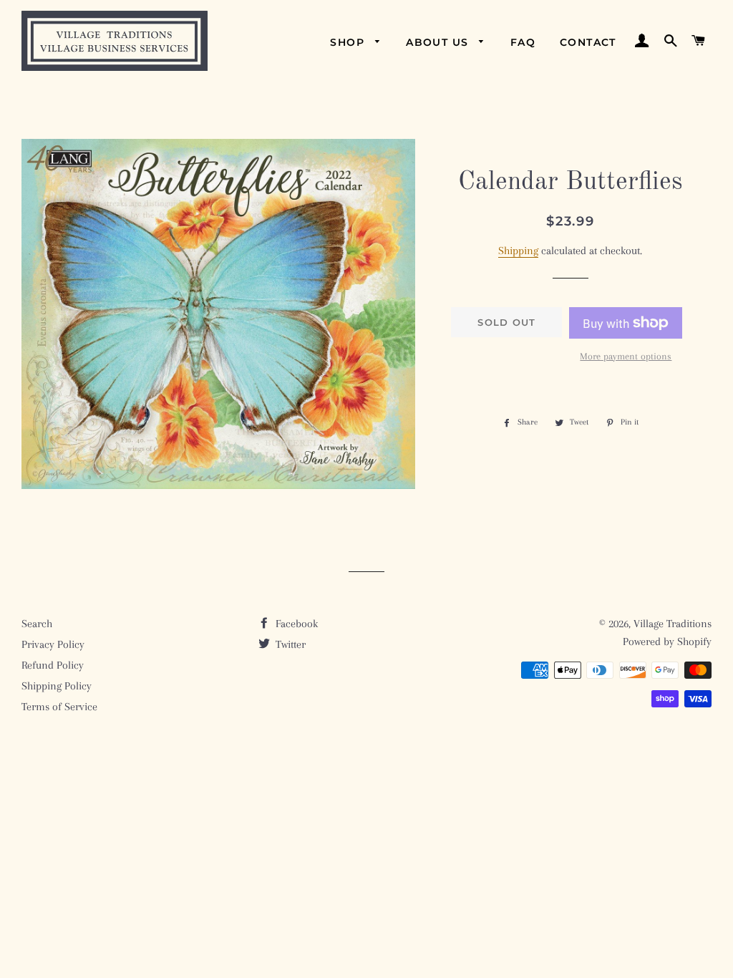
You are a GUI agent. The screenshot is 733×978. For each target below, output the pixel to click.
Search (36, 623)
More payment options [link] (625, 356)
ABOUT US (439, 42)
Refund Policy (52, 665)
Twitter (289, 644)
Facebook (295, 623)
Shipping (518, 250)
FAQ (522, 42)
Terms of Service (59, 706)
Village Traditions (673, 623)
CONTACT (588, 42)
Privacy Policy (52, 644)
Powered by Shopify (667, 641)
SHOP (349, 42)
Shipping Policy (56, 685)
